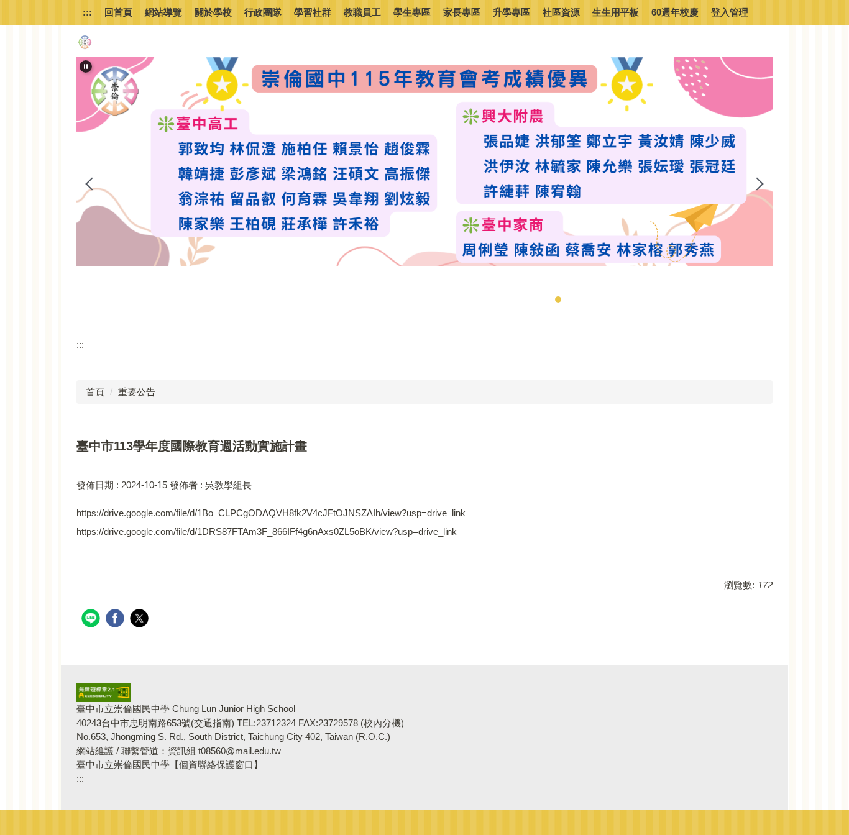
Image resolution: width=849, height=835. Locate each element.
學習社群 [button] (312, 12)
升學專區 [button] (511, 12)
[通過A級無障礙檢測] (103, 692)
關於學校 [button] (213, 12)
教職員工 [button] (362, 12)
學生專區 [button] (412, 12)
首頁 (95, 391)
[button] (86, 66)
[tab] (533, 299)
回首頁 (118, 12)
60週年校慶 (675, 12)
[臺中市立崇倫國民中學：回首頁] (84, 42)
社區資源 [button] (561, 12)
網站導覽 (163, 12)
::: (87, 12)
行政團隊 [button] (263, 12)
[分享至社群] (92, 620)
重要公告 (136, 391)
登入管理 (729, 12)
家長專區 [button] (461, 12)
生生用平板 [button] (615, 12)
